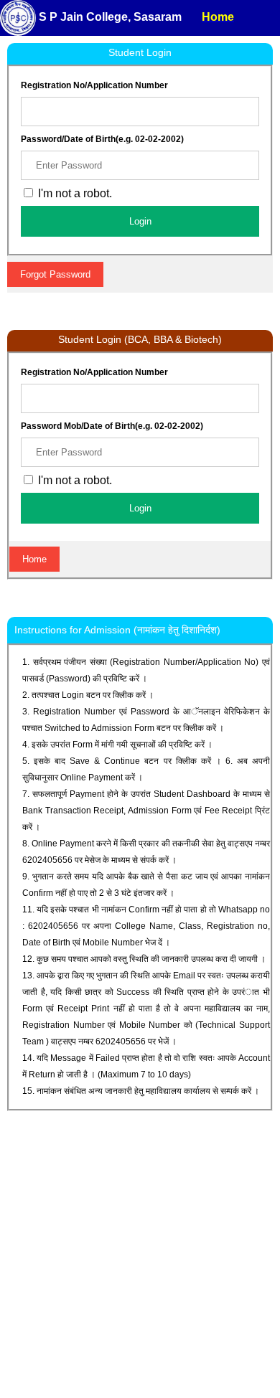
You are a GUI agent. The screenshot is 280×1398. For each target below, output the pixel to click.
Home (34, 559)
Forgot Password (55, 274)
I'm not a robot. (73, 480)
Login (140, 221)
